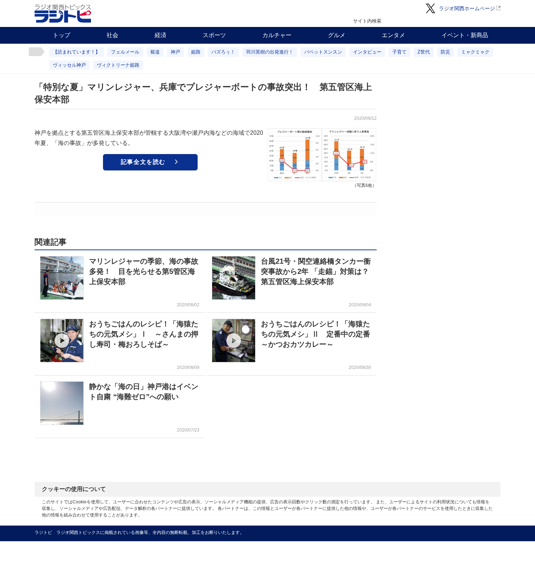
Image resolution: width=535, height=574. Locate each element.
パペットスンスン (323, 52)
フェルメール (125, 52)
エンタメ (393, 35)
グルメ (336, 35)
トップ (61, 35)
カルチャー (277, 35)
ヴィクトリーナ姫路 (118, 65)
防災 (445, 52)
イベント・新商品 (464, 35)
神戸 (175, 52)
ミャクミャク (475, 52)
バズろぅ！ (223, 52)
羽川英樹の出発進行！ (269, 52)
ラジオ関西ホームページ (467, 8)
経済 (160, 35)
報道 (155, 52)
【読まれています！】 (76, 52)
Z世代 (423, 52)
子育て (399, 52)
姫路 (196, 52)
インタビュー (367, 52)
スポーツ (214, 35)
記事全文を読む (143, 162)
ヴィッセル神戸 (69, 65)
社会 (112, 35)
